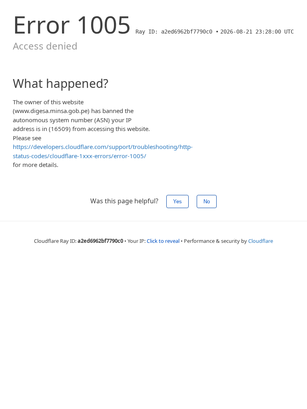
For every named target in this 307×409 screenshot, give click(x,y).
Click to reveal (163, 240)
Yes (177, 201)
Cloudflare (260, 240)
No (206, 201)
